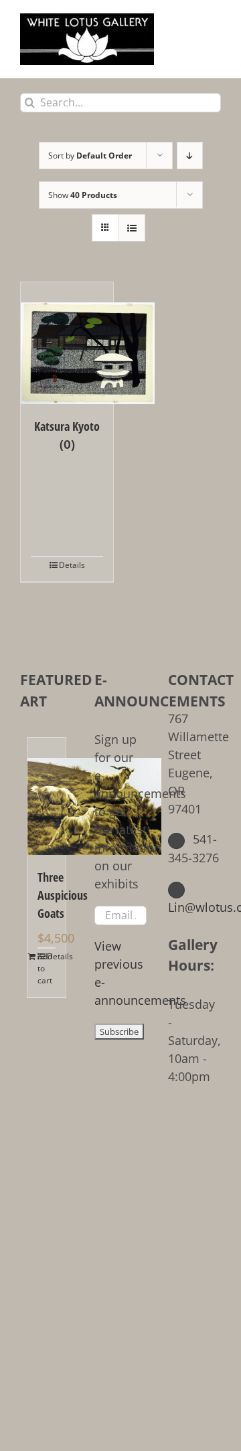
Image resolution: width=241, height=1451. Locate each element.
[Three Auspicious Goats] (46, 796)
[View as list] (131, 228)
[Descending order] (190, 155)
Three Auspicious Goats (46, 895)
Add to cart (41, 968)
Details (72, 565)
